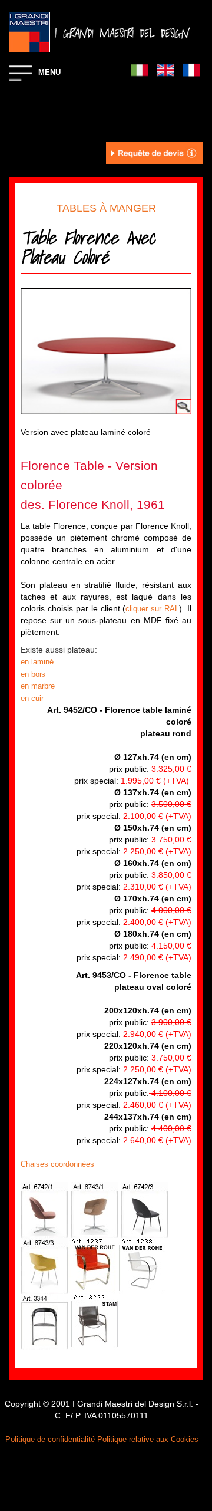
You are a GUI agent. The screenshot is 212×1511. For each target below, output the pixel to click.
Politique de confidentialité (50, 1439)
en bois (33, 674)
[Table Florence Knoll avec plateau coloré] (106, 350)
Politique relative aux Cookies (147, 1439)
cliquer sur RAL (152, 608)
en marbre (38, 686)
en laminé (37, 661)
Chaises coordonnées (57, 1164)
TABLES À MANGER (106, 208)
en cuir (33, 698)
